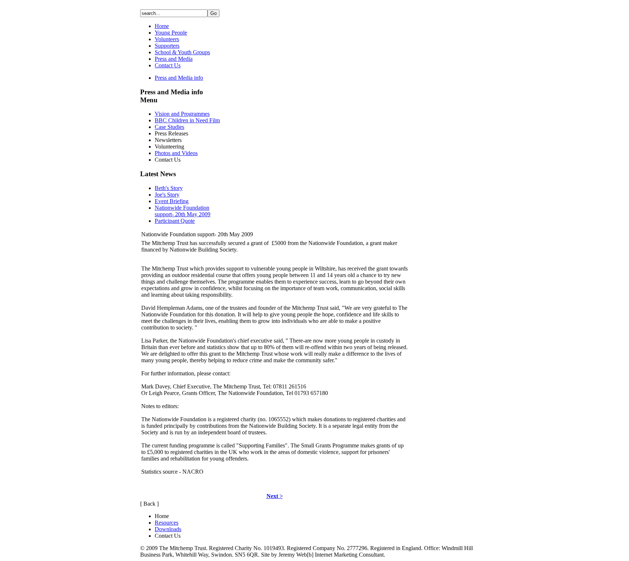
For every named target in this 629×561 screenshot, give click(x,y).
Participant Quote (175, 221)
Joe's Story (167, 194)
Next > (274, 496)
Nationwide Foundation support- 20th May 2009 (182, 211)
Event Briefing (172, 201)
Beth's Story (169, 188)
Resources (166, 522)
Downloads (168, 529)
